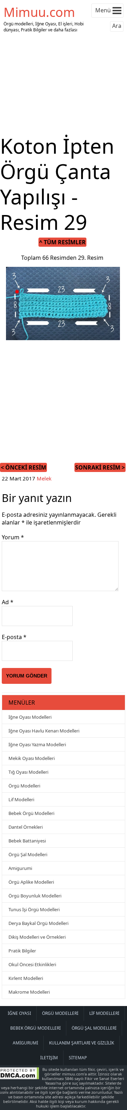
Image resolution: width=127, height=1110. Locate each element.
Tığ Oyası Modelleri (28, 772)
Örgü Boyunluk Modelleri (34, 896)
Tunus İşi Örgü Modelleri (34, 909)
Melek (44, 478)
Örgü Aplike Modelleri (31, 882)
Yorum (13, 537)
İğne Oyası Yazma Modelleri (37, 744)
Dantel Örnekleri (25, 827)
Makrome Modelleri (29, 992)
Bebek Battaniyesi (27, 841)
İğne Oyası (19, 1013)
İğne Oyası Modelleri (30, 717)
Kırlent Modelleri (25, 978)
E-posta (14, 637)
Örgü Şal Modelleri (27, 854)
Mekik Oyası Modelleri (31, 758)
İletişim (49, 1058)
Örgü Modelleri (24, 786)
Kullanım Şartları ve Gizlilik (81, 1043)
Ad (7, 602)
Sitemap (78, 1058)
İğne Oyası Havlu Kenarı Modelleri (43, 731)
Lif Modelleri (21, 799)
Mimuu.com (39, 12)
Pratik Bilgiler (22, 951)
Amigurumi (20, 868)
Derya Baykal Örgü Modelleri (38, 923)
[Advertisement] (63, 84)
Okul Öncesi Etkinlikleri (32, 964)
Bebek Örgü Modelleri (31, 813)
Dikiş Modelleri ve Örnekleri (37, 937)
